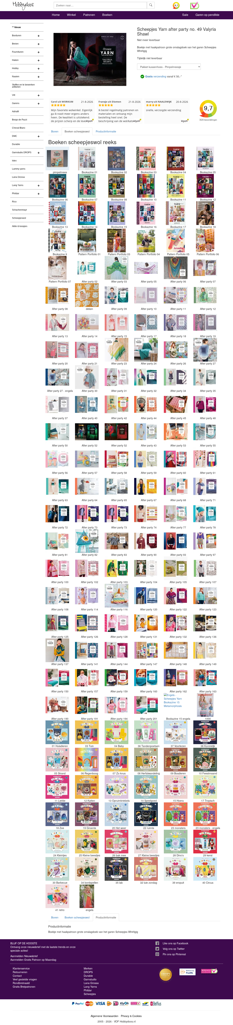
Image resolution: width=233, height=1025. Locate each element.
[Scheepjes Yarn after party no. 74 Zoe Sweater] (146, 514)
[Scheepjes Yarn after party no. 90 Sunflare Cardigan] (146, 541)
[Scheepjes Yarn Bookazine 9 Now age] (57, 240)
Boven (54, 131)
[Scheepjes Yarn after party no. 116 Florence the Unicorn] (116, 595)
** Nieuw (16, 27)
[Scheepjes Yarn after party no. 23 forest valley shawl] (116, 350)
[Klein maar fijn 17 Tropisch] (205, 787)
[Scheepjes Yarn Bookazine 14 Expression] (87, 213)
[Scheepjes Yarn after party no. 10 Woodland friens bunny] (146, 295)
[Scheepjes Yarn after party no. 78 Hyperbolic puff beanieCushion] (205, 514)
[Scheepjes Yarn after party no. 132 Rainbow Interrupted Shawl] (175, 623)
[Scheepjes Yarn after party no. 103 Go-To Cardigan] (116, 568)
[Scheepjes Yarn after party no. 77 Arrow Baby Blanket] (175, 514)
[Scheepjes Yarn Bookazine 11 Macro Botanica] (175, 186)
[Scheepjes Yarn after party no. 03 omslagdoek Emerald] (116, 268)
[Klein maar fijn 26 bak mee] (116, 841)
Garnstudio (90, 979)
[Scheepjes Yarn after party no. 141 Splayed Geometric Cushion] (87, 650)
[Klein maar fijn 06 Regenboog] (87, 759)
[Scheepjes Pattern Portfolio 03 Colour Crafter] (116, 240)
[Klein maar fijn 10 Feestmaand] (205, 759)
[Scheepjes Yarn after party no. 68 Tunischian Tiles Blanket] (175, 486)
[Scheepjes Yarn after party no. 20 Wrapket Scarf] (57, 350)
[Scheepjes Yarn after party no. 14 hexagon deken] (87, 322)
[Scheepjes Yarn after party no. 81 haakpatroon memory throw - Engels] (57, 541)
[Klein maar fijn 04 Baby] (116, 732)
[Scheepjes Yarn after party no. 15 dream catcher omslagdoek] (116, 322)
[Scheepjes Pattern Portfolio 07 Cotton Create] (57, 268)
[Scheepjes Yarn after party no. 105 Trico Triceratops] (175, 568)
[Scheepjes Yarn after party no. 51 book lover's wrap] (87, 432)
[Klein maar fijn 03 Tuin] (87, 732)
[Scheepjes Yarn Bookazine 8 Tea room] (116, 186)
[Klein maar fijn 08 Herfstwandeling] (146, 759)
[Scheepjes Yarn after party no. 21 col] (87, 350)
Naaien (15, 76)
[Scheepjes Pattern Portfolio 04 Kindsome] (146, 240)
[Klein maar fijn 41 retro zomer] (57, 896)
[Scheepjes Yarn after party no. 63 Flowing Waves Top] (57, 486)
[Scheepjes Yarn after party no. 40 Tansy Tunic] (87, 404)
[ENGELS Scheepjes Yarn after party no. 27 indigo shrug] (57, 377)
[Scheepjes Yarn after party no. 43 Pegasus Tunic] (146, 432)
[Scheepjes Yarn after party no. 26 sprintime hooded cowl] (175, 350)
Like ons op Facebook (175, 943)
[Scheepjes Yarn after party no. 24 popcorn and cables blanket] (146, 350)
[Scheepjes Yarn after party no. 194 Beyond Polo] (116, 705)
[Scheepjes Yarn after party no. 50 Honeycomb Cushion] (57, 432)
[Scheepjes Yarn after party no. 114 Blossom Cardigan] (87, 595)
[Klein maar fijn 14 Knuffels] (146, 787)
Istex (14, 160)
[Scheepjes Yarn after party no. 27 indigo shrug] (205, 350)
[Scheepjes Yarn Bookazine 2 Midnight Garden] (116, 158)
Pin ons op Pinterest (174, 954)
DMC (14, 136)
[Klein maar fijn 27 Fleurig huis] (146, 841)
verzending (155, 76)
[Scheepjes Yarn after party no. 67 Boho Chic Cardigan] (146, 486)
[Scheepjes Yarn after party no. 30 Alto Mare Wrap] (87, 377)
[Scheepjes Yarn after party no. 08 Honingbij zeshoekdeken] (57, 295)
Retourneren (20, 972)
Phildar (15, 193)
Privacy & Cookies (131, 1016)
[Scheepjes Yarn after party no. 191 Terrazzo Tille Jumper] (87, 705)
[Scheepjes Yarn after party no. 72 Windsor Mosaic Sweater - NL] (57, 514)
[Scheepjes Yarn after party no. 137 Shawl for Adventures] (57, 650)
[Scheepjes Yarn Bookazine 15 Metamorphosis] (116, 213)
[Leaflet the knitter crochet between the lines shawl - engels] (87, 896)
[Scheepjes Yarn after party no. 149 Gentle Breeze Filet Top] (205, 650)
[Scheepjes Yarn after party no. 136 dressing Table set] (205, 623)
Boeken (107, 15)
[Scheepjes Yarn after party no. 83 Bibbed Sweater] (116, 541)
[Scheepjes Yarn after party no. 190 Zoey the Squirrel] (57, 705)
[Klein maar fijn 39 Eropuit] (175, 869)
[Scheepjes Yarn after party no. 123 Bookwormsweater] (205, 595)
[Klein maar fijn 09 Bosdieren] (175, 759)
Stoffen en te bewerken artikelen (23, 85)
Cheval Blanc (18, 128)
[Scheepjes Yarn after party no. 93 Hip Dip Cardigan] (175, 541)
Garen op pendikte (207, 15)
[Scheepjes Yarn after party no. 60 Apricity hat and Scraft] (175, 459)
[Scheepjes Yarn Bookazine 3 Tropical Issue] (146, 158)
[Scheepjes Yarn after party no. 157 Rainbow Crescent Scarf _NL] (87, 677)
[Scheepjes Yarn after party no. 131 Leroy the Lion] (146, 623)
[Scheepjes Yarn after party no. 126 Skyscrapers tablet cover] (87, 623)
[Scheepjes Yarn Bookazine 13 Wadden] (57, 213)
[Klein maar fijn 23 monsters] (175, 814)
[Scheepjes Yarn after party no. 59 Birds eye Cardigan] (146, 459)
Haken (15, 60)
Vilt (13, 95)
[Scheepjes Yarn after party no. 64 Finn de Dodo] (87, 486)
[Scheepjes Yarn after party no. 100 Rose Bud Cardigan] (57, 568)
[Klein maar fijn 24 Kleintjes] (57, 841)
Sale (185, 15)
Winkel (71, 15)
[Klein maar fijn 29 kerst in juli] (205, 841)
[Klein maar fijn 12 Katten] (87, 787)
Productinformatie (106, 131)
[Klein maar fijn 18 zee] (57, 814)
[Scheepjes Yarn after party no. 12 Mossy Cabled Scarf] (205, 295)
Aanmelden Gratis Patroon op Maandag (33, 959)
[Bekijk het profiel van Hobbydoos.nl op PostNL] (187, 971)
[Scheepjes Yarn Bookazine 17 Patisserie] (175, 213)
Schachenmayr (19, 210)
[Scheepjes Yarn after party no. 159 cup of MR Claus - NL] (116, 677)
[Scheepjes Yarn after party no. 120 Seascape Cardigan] (146, 595)
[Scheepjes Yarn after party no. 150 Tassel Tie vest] (57, 677)
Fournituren (17, 52)
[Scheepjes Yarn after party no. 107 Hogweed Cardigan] (205, 568)
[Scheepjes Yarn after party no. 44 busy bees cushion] (146, 404)
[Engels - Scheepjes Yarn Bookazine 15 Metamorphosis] (175, 705)
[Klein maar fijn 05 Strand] (57, 759)
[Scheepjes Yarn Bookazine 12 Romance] (205, 186)
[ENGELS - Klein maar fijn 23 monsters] (205, 814)
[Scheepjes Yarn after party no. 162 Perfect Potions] (175, 677)
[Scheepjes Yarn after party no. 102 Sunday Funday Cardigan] (87, 568)
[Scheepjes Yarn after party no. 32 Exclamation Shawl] (146, 377)
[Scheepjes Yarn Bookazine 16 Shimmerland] (146, 213)
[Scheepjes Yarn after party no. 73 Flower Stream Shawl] (87, 514)
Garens (15, 103)
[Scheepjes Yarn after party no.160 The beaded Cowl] (146, 677)
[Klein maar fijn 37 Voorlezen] (175, 732)
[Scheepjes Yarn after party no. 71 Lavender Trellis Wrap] (205, 486)
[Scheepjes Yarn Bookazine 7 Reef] (87, 186)
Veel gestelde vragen (25, 979)
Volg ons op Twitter (174, 948)
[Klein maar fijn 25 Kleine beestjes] (87, 841)
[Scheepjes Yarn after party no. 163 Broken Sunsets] (205, 677)
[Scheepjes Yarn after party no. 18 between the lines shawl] (175, 322)
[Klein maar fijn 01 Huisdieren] (57, 732)
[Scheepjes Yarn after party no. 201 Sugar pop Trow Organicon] (146, 705)
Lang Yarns (17, 185)
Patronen (89, 15)
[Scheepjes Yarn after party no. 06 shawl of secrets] (175, 268)
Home (56, 15)
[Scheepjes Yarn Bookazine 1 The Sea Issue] (87, 158)
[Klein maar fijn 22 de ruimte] (146, 814)
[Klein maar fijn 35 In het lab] (116, 869)
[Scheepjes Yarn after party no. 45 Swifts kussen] (175, 404)
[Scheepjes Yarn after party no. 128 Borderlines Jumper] (116, 623)
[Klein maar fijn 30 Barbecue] (57, 869)
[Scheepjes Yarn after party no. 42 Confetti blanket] (116, 404)
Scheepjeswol (19, 218)
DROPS (88, 972)
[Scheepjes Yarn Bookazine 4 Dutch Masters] (175, 158)
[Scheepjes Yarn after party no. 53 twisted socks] (175, 432)
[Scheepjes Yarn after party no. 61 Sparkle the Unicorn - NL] (205, 459)
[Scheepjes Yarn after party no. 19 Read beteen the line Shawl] (205, 322)
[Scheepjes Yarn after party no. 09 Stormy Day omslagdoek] (116, 295)
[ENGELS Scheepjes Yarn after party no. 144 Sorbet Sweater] (116, 650)
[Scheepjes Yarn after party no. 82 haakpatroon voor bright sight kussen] (87, 541)
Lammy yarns (18, 169)
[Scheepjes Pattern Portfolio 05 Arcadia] (175, 240)
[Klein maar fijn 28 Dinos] (175, 841)
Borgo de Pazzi (19, 119)
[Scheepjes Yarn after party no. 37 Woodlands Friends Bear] (57, 404)
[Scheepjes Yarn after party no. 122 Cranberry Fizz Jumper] (175, 595)
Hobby (15, 68)
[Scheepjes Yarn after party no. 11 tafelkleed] (175, 295)
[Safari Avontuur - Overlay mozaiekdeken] (87, 295)
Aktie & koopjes (19, 226)
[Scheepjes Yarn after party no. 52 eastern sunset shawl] (116, 432)
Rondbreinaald (21, 983)
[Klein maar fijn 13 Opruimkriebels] (116, 787)
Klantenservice (21, 968)
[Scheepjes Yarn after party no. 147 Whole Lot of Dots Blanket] (146, 650)
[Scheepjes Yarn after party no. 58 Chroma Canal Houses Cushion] (116, 459)
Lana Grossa (18, 177)
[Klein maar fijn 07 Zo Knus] (116, 759)
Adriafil (15, 111)
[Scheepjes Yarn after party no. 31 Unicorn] (116, 377)
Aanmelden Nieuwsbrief (24, 956)
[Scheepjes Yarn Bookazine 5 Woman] (205, 158)
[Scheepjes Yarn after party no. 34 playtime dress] (175, 377)
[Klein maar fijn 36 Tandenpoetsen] (146, 732)
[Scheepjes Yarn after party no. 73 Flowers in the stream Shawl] (116, 514)
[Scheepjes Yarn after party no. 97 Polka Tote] (205, 541)
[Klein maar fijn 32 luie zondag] (146, 869)
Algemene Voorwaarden (104, 1016)
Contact (17, 975)
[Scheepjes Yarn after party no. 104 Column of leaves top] (146, 568)
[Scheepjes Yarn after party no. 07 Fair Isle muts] (205, 268)
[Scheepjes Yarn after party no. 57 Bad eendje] (87, 459)
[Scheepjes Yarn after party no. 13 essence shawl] (57, 322)
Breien (15, 43)
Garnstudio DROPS (21, 152)
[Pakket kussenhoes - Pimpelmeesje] (57, 158)
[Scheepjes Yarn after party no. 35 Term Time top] (205, 377)
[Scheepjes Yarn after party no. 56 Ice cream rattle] (57, 459)
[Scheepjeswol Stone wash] (205, 705)
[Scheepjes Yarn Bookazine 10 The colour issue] (146, 186)
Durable (16, 144)
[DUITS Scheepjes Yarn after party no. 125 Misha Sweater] (57, 623)
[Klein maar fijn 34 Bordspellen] (87, 869)
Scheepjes (90, 994)
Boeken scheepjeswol (77, 131)
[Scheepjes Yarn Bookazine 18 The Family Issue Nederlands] (205, 213)
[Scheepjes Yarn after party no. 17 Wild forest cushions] (146, 322)
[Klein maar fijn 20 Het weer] (116, 814)
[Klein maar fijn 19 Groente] (87, 814)
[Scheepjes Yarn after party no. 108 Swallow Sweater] (57, 595)
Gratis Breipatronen (24, 986)
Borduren (16, 35)
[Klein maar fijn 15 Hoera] (175, 787)
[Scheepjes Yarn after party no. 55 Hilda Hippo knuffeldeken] (205, 432)
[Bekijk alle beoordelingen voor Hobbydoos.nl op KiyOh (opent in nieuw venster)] (179, 5)
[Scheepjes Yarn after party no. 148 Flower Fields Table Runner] (175, 650)
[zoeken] (151, 5)
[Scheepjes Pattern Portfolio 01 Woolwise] (87, 240)
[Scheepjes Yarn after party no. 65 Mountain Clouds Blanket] (116, 486)
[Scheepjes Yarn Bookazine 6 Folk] (57, 186)
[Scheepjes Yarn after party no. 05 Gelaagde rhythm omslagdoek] (146, 268)
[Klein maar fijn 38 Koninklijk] (205, 732)
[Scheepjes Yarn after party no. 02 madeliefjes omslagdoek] (87, 268)
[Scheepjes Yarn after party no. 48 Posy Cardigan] (205, 404)
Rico (14, 201)
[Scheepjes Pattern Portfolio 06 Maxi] (205, 240)
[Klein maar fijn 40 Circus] (205, 869)
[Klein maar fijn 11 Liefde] (57, 787)
